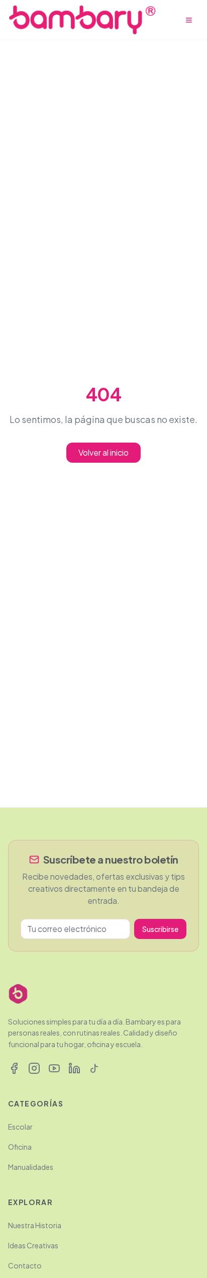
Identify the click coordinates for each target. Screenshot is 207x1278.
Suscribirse (160, 928)
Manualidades (30, 1166)
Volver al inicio (103, 452)
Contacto (25, 1265)
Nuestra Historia (34, 1225)
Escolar (20, 1126)
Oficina (20, 1146)
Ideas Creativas (33, 1245)
